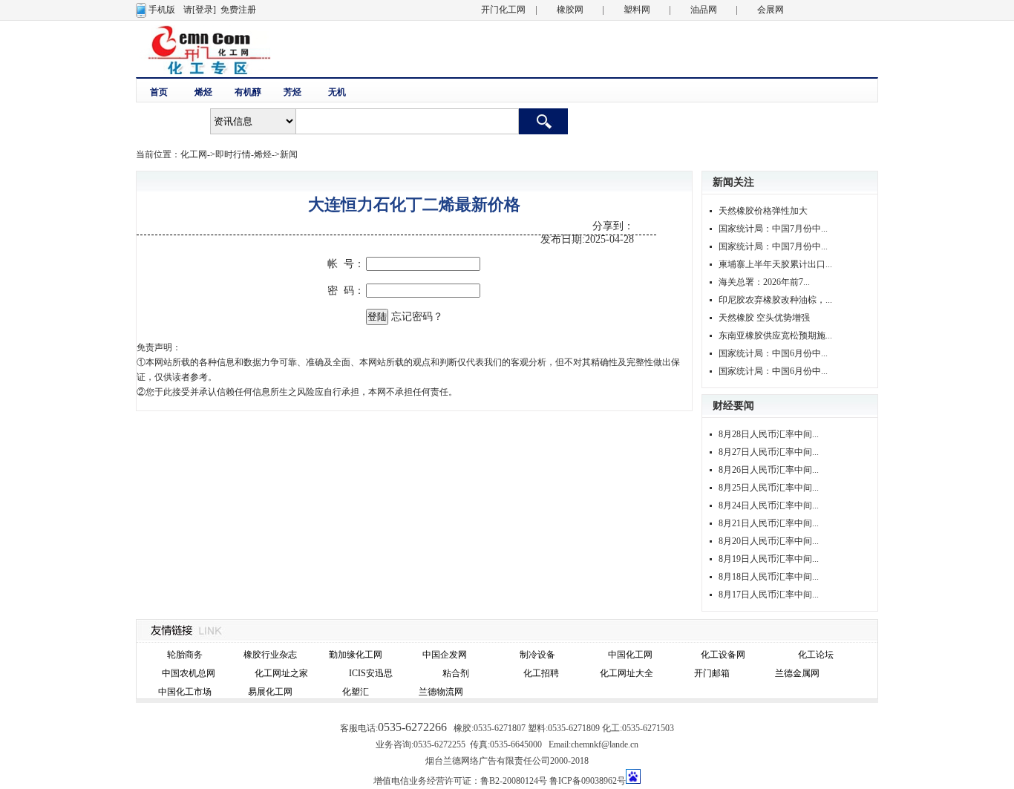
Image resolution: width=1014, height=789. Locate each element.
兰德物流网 (441, 692)
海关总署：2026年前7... (764, 282)
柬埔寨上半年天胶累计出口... (775, 264)
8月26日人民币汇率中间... (769, 470)
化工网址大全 (626, 673)
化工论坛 (816, 654)
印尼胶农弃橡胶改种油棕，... (775, 300)
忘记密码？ (417, 316)
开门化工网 (503, 9)
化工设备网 (723, 654)
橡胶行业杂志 (270, 654)
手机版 (161, 9)
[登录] (204, 9)
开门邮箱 (712, 673)
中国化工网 (630, 654)
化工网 (193, 154)
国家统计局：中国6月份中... (773, 353)
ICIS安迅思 (371, 673)
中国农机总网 (188, 673)
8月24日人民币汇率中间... (769, 505)
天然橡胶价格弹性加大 (763, 211)
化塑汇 (355, 692)
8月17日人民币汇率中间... (769, 594)
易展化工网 (270, 692)
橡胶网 (570, 9)
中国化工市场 (185, 692)
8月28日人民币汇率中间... (769, 434)
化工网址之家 (281, 673)
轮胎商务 (185, 654)
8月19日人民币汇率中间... (769, 559)
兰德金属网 (797, 673)
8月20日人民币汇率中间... (769, 541)
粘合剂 (455, 673)
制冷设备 (537, 654)
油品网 (703, 9)
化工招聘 (541, 673)
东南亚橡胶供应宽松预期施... (775, 335)
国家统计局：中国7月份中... (773, 228)
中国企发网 (444, 654)
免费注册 (238, 9)
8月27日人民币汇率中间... (769, 452)
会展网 (770, 9)
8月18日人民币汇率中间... (769, 577)
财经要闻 (733, 405)
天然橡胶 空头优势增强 (764, 317)
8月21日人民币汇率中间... (769, 523)
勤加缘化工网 (355, 654)
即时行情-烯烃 (243, 154)
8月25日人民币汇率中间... (769, 487)
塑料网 (637, 9)
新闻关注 (733, 182)
